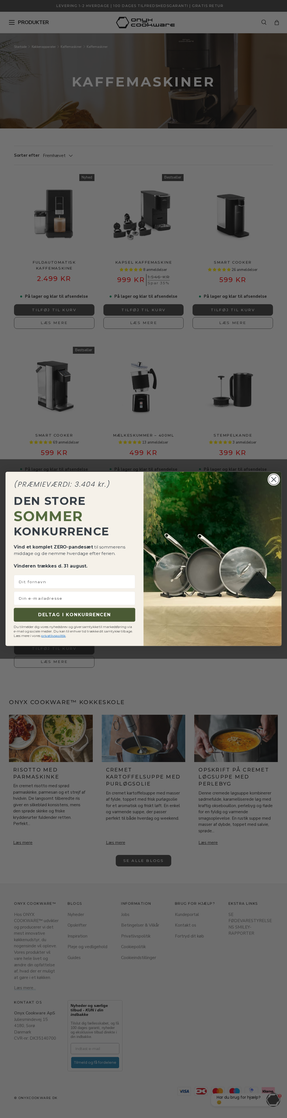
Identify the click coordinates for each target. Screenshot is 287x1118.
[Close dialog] (273, 479)
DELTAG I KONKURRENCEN (74, 615)
